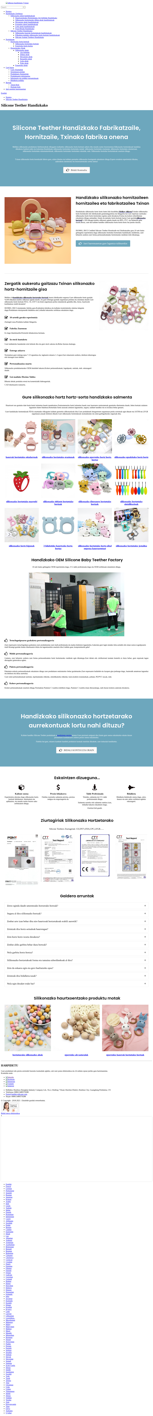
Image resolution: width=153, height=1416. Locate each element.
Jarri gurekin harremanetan (16, 89)
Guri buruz (10, 68)
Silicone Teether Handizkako (21, 31)
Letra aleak (24, 61)
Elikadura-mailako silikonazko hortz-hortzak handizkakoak (37, 35)
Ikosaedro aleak (26, 59)
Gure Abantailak (17, 70)
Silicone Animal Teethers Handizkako (29, 37)
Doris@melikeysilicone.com (16, 1094)
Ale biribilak (25, 52)
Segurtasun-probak (18, 72)
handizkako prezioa (64, 735)
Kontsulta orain (7, 1073)
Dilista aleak (24, 55)
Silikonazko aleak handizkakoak (23, 16)
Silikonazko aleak (22, 50)
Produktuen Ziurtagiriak (20, 74)
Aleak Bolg (15, 85)
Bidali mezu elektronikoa (10, 1113)
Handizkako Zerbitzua (14, 14)
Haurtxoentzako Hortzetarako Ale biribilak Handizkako (36, 18)
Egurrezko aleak (21, 65)
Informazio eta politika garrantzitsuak (24, 78)
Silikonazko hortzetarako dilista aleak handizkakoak (34, 20)
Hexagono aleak (26, 57)
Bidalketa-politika (17, 80)
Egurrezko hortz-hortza (24, 46)
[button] (76, 170)
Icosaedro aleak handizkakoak (26, 24)
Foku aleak (24, 63)
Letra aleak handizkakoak (25, 27)
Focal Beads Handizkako (24, 29)
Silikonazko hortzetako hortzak (27, 44)
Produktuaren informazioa (20, 76)
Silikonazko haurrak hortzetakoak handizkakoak (33, 33)
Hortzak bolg (15, 87)
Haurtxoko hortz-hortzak (20, 42)
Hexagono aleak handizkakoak (27, 22)
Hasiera (8, 11)
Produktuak (10, 39)
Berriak (8, 83)
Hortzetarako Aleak (18, 48)
